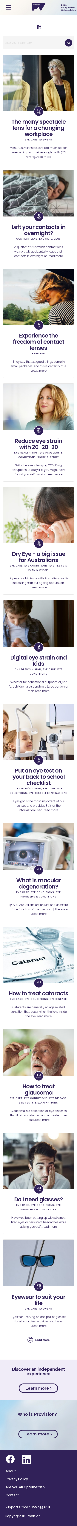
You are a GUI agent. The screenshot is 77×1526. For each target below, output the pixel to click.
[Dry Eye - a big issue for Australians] (38, 522)
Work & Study (48, 457)
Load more (42, 1340)
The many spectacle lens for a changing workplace (38, 128)
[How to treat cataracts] (38, 962)
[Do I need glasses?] (38, 1168)
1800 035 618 (39, 1507)
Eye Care (31, 139)
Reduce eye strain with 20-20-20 (38, 444)
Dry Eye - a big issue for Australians (38, 557)
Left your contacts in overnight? (39, 230)
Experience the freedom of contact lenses (38, 342)
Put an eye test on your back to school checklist (39, 777)
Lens (57, 239)
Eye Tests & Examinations (48, 793)
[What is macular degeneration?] (38, 858)
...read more (43, 157)
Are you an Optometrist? (25, 1487)
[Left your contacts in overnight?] (38, 205)
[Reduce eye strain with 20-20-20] (38, 419)
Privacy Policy (17, 1479)
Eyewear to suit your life (38, 1300)
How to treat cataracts (38, 993)
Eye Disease (58, 999)
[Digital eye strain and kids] (38, 635)
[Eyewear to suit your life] (38, 1275)
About (11, 1471)
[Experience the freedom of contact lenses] (38, 304)
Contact (12, 1495)
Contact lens (27, 239)
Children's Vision (28, 669)
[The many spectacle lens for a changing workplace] (38, 90)
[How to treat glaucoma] (38, 1064)
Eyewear (45, 139)
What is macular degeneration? (38, 883)
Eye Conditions (36, 565)
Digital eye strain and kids (38, 661)
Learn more (37, 1388)
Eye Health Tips (26, 452)
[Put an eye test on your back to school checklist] (38, 739)
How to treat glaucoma (38, 1089)
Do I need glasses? (38, 1199)
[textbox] (38, 42)
